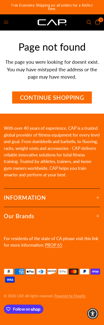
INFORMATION (25, 197)
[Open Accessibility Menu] (92, 313)
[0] (96, 22)
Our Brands (19, 216)
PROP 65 (53, 245)
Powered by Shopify (70, 296)
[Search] (89, 22)
